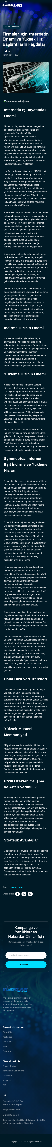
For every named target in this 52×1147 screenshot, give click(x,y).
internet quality (17, 887)
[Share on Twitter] (23, 894)
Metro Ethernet (12, 26)
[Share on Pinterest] (30, 894)
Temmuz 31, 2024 (11, 55)
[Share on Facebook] (17, 894)
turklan (7, 51)
